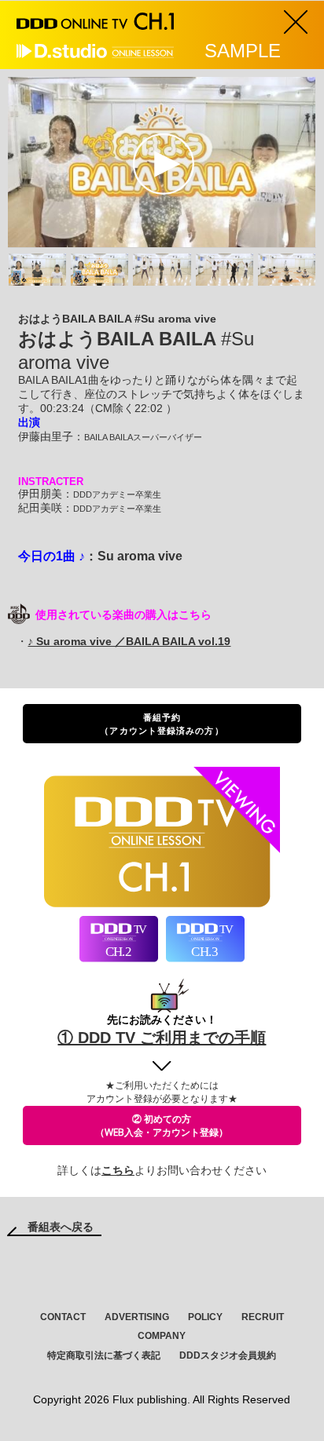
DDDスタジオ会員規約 (227, 1355)
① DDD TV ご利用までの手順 (161, 1037)
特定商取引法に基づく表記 (103, 1355)
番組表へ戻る (61, 1226)
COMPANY (162, 1335)
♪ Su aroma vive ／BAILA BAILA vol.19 (129, 641)
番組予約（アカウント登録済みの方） (161, 723)
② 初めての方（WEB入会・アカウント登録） (161, 1125)
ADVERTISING (137, 1316)
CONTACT (63, 1316)
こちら (117, 1170)
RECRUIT (262, 1316)
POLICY (205, 1316)
